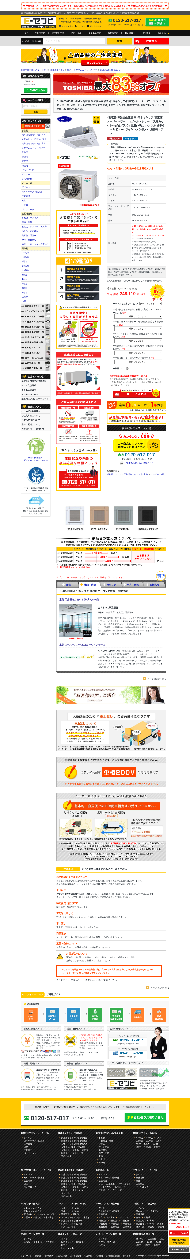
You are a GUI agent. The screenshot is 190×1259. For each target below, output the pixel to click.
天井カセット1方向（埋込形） (75, 1144)
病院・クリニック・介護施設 (35, 244)
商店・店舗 (27, 222)
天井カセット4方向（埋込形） (75, 1137)
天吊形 (25, 152)
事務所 (102, 1137)
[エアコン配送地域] (154, 1076)
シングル (154, 474)
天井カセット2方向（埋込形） (75, 1141)
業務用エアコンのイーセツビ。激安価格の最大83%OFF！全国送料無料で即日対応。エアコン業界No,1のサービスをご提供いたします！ (38, 22)
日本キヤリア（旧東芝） (33, 191)
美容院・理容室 (29, 235)
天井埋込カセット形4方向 (86, 70)
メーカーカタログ (30, 394)
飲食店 (102, 1144)
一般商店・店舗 (106, 1141)
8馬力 (24, 292)
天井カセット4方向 (145, 1220)
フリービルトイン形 (45, 1214)
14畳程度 (115, 1223)
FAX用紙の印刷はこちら (128, 1057)
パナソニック (28, 209)
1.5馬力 (25, 252)
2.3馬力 (25, 266)
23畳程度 (115, 1227)
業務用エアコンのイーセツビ (34, 70)
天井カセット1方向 (33, 1208)
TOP (26, 33)
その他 (102, 1162)
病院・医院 (104, 1153)
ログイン (81, 26)
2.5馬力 (25, 270)
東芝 (69, 70)
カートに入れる (181, 1233)
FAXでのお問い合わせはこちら (139, 463)
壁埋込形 (28, 1214)
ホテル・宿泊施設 (30, 231)
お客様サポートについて (33, 429)
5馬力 (24, 283)
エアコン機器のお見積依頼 (34, 381)
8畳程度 (113, 1220)
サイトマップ (26, 1256)
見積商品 (161, 33)
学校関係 (103, 1150)
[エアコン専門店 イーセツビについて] (123, 1076)
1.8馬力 (25, 257)
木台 (122, 1190)
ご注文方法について (31, 415)
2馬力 (163, 474)
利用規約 (99, 1256)
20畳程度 (103, 1227)
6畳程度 (102, 1220)
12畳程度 (103, 1223)
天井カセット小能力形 (43, 1217)
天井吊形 (65, 1150)
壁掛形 (25, 157)
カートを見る (67, 26)
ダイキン (26, 187)
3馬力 (24, 275)
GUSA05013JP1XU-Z (110, 70)
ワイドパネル (105, 1187)
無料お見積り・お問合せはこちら (157, 22)
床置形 (25, 161)
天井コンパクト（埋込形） (73, 1147)
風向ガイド (120, 1187)
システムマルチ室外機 (71, 1223)
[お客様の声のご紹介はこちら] (111, 703)
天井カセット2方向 (33, 1211)
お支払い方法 (58, 33)
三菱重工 (26, 205)
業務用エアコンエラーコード (35, 399)
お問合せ (126, 1256)
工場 (101, 1156)
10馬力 (25, 297)
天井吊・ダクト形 (107, 1242)
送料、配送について (31, 424)
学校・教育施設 (29, 240)
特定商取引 (130, 33)
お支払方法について (31, 420)
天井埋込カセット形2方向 (34, 143)
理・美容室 (104, 1147)
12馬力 (25, 301)
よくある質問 (94, 33)
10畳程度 (125, 1220)
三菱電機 (26, 196)
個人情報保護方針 (113, 1256)
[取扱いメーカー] (122, 1089)
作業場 (102, 1159)
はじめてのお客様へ (31, 411)
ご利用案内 (40, 33)
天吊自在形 (27, 179)
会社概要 (146, 33)
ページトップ (180, 1249)
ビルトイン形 (28, 170)
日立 (24, 200)
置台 (115, 1190)
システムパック (68, 1227)
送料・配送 (76, 33)
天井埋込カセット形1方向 (34, 148)
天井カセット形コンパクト (34, 139)
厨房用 (25, 165)
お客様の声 (113, 33)
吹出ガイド (104, 1190)
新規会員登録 (95, 26)
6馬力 (24, 288)
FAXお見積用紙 (29, 385)
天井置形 (49, 1242)
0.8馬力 (139, 1242)
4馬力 (24, 279)
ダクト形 (26, 174)
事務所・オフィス (30, 218)
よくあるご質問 (29, 390)
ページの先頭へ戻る (157, 679)
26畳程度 (127, 1227)
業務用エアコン (57, 70)
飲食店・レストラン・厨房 (34, 226)
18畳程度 (127, 1223)
